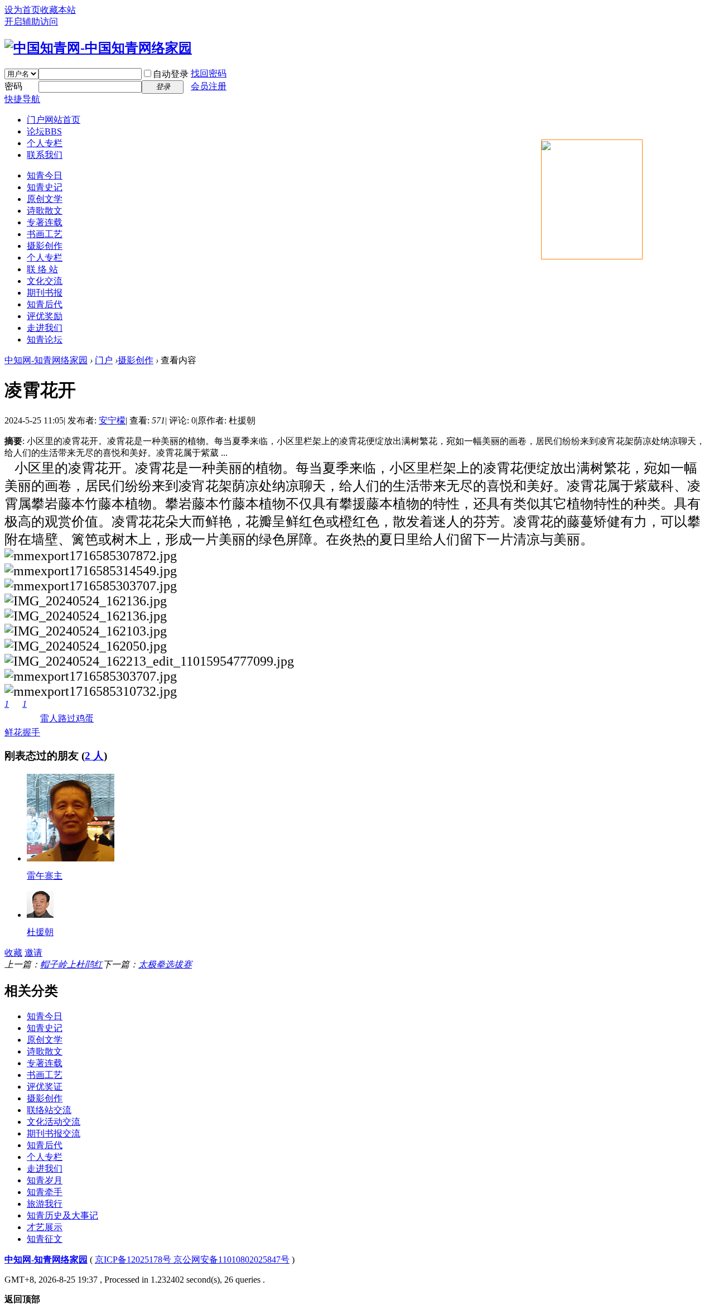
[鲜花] (70, 858)
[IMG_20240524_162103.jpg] (85, 631)
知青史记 (44, 187)
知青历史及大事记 (62, 1215)
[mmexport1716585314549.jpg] (90, 571)
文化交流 (44, 281)
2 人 (94, 756)
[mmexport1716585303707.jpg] (90, 586)
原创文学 (44, 199)
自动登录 (171, 74)
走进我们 (44, 328)
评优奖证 (44, 1086)
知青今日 (44, 175)
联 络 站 (42, 269)
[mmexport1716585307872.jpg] (90, 556)
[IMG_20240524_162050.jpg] (85, 646)
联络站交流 (49, 1110)
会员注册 (208, 86)
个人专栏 (44, 143)
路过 (67, 718)
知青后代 (44, 304)
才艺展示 (44, 1227)
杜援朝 (40, 932)
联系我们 (44, 155)
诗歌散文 (44, 210)
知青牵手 (44, 1192)
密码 (13, 86)
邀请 (33, 952)
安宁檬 (112, 420)
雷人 (49, 718)
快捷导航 (22, 99)
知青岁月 (44, 1180)
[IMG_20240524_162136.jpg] (85, 601)
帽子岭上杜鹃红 (71, 964)
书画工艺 (44, 234)
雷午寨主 (44, 875)
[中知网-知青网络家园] (98, 48)
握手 (31, 718)
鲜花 (13, 718)
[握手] (40, 914)
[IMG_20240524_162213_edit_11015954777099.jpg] (149, 661)
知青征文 (44, 1239)
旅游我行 (44, 1203)
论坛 (44, 131)
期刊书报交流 (53, 1133)
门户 (53, 119)
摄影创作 (44, 246)
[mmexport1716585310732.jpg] (90, 691)
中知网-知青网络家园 (46, 360)
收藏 (13, 952)
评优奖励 (44, 316)
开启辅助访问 (31, 21)
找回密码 (208, 73)
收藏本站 (58, 10)
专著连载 (44, 222)
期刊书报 (44, 292)
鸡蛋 (85, 718)
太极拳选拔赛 (165, 964)
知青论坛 (44, 339)
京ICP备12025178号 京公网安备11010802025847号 (192, 1259)
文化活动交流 (53, 1121)
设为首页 (22, 10)
